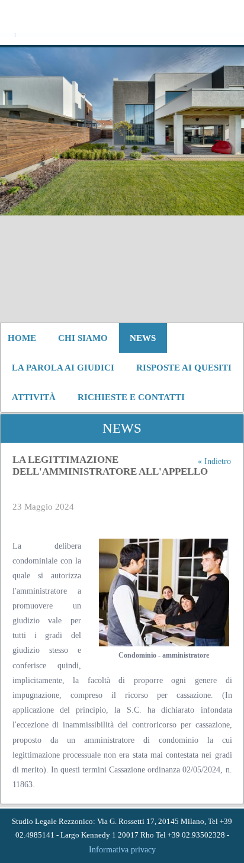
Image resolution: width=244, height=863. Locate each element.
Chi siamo (83, 338)
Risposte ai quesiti (184, 367)
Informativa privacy (122, 849)
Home (22, 338)
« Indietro (214, 461)
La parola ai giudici (63, 367)
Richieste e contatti (131, 397)
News (143, 338)
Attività (34, 397)
